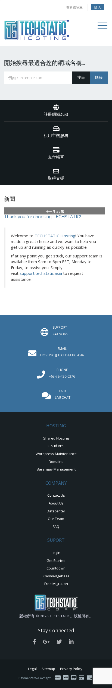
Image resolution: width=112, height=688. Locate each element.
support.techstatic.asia (41, 273)
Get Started (56, 560)
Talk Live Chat (62, 394)
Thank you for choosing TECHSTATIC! (42, 216)
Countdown (56, 568)
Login (56, 552)
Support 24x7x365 (60, 330)
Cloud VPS (56, 445)
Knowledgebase (56, 576)
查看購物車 (74, 7)
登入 (97, 7)
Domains (56, 461)
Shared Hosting (56, 438)
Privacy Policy (71, 668)
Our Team (56, 518)
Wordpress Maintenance (56, 453)
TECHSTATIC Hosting (55, 235)
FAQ (56, 526)
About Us (56, 503)
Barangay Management (56, 469)
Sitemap (48, 668)
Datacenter (56, 511)
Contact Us (56, 495)
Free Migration (56, 583)
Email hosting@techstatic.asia (62, 351)
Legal (32, 668)
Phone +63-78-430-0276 (62, 373)
